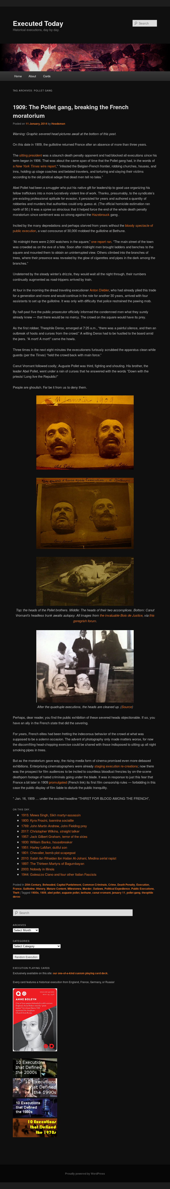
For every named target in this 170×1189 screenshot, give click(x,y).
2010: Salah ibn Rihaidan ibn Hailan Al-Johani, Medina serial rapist (68, 858)
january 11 (118, 893)
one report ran (101, 241)
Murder (87, 889)
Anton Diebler (99, 290)
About (32, 76)
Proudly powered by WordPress (85, 1173)
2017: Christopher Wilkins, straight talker (50, 831)
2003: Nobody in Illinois (37, 869)
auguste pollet (70, 893)
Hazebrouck (101, 214)
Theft (16, 893)
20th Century (33, 885)
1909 (43, 893)
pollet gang (133, 893)
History (40, 889)
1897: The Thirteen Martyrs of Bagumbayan (52, 863)
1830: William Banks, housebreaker (46, 842)
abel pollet (54, 893)
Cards (47, 76)
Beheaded (48, 885)
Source (127, 706)
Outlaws (98, 889)
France (17, 889)
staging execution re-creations (116, 766)
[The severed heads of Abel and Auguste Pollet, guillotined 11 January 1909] (85, 468)
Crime (112, 885)
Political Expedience (117, 889)
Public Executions (142, 889)
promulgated (58, 782)
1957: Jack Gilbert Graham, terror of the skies (54, 836)
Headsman (58, 124)
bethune (86, 893)
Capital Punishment (69, 885)
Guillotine (29, 889)
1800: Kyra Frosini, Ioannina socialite (47, 820)
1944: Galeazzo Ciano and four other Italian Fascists (59, 874)
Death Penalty (126, 885)
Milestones (74, 889)
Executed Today (38, 23)
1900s (35, 893)
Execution (142, 885)
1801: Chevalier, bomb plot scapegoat (48, 852)
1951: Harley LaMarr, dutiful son (44, 847)
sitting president (30, 155)
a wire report (34, 166)
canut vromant (101, 893)
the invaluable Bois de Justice (121, 615)
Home (18, 76)
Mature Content (56, 889)
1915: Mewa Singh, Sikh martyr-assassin (51, 815)
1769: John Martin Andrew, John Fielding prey (54, 825)
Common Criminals (95, 885)
